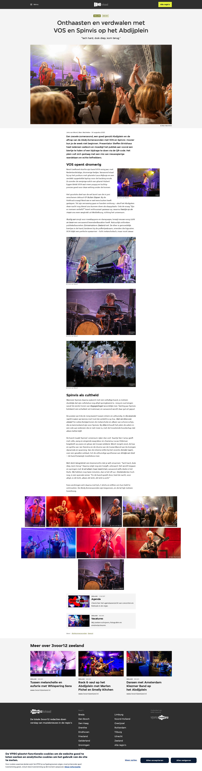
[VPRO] (160, 717)
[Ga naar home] (101, 4)
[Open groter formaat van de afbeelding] (138, 182)
